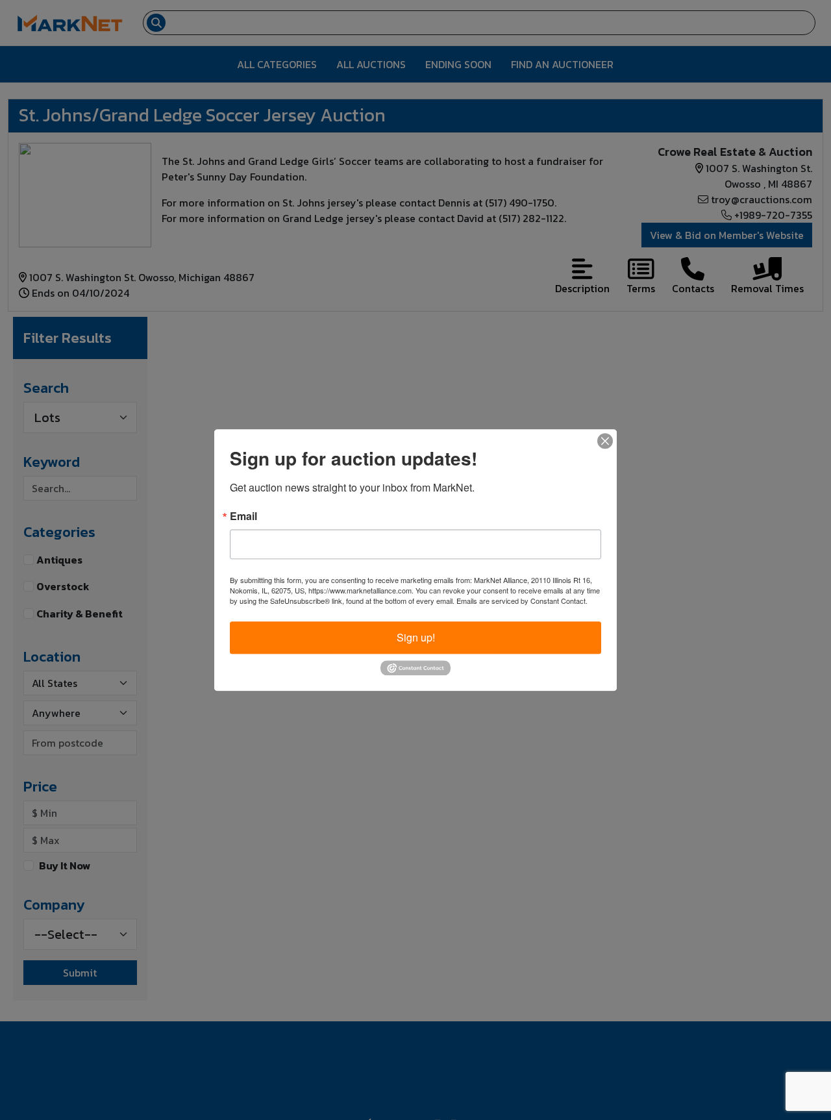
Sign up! (416, 637)
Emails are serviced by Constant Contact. (522, 600)
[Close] (605, 441)
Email (243, 516)
